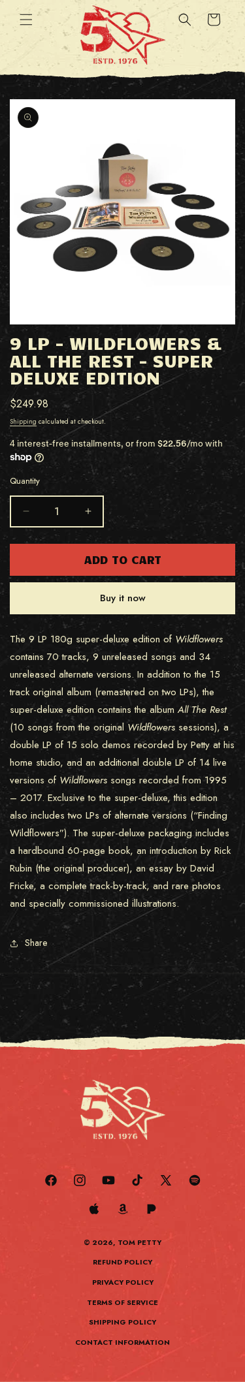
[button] (26, 19)
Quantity (25, 481)
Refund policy (122, 1262)
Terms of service (122, 1302)
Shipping (23, 421)
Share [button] (36, 942)
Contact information (122, 1342)
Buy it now (123, 598)
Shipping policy (122, 1322)
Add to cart (122, 559)
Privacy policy (123, 1282)
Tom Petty (139, 1242)
